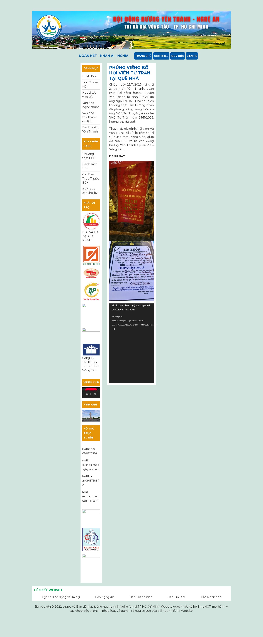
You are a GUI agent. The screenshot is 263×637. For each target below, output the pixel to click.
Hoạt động (90, 76)
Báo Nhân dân (211, 597)
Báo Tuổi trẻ (177, 597)
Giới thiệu (161, 56)
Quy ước (177, 56)
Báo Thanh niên (141, 597)
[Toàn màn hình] (100, 394)
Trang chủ (143, 56)
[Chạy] (87, 394)
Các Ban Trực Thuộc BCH (90, 178)
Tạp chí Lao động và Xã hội (61, 597)
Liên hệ (192, 56)
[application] (91, 392)
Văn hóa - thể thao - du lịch (89, 117)
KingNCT (204, 606)
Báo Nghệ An (104, 597)
